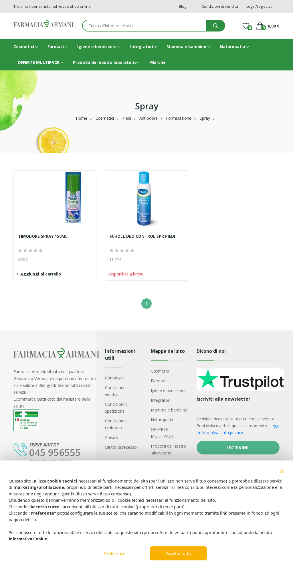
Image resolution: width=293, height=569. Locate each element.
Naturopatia (233, 46)
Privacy (111, 437)
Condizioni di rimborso (116, 424)
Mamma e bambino (187, 46)
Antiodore (148, 118)
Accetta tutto (178, 553)
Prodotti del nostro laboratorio (105, 62)
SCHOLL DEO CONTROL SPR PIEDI (142, 236)
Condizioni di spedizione (116, 407)
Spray (205, 118)
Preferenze (114, 553)
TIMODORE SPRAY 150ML (43, 236)
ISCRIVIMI (238, 447)
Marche (158, 62)
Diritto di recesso (121, 447)
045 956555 (55, 452)
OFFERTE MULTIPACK (39, 62)
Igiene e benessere (97, 46)
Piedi (126, 118)
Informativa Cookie (28, 539)
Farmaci (56, 46)
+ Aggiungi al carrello (39, 274)
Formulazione (178, 118)
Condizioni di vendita (116, 391)
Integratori (142, 46)
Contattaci (114, 378)
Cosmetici (24, 46)
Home (81, 118)
